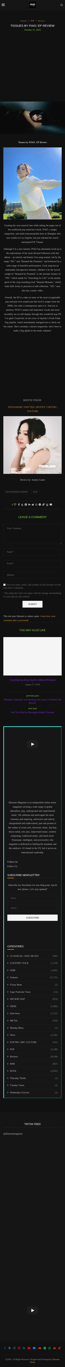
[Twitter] (9, 1348)
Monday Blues (34, 1028)
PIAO (35, 492)
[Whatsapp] (49, 1348)
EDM (34, 970)
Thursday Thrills (34, 1078)
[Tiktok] (59, 1348)
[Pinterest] (19, 1348)
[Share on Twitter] (22, 504)
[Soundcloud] (39, 1348)
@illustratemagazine (12, 1134)
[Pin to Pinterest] (26, 504)
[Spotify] (45, 1348)
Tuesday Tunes (34, 1085)
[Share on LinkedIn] (29, 504)
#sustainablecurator (17, 492)
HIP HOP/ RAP (34, 999)
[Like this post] (15, 504)
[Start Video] (32, 744)
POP (34, 1049)
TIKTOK (52, 407)
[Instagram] (14, 1348)
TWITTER (29, 407)
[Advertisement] (32, 65)
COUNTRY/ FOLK (34, 963)
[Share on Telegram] (40, 504)
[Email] (34, 1348)
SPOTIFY (41, 407)
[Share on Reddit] (33, 504)
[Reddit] (54, 1348)
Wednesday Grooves (34, 1092)
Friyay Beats (34, 984)
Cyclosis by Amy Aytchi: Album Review (33, 680)
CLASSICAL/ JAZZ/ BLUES (34, 956)
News (34, 1035)
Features (34, 977)
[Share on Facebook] (19, 504)
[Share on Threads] (47, 504)
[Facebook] (5, 1348)
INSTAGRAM (15, 407)
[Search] (61, 5)
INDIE (34, 1006)
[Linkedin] (24, 1348)
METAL (34, 1020)
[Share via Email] (51, 504)
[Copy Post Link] (43, 504)
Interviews (34, 1013)
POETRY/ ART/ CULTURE (34, 1042)
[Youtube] (29, 1348)
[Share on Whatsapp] (36, 504)
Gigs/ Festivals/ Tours (34, 992)
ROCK (34, 1071)
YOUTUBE (32, 411)
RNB (34, 1064)
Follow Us (12, 866)
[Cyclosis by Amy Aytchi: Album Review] (32, 656)
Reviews (34, 1056)
